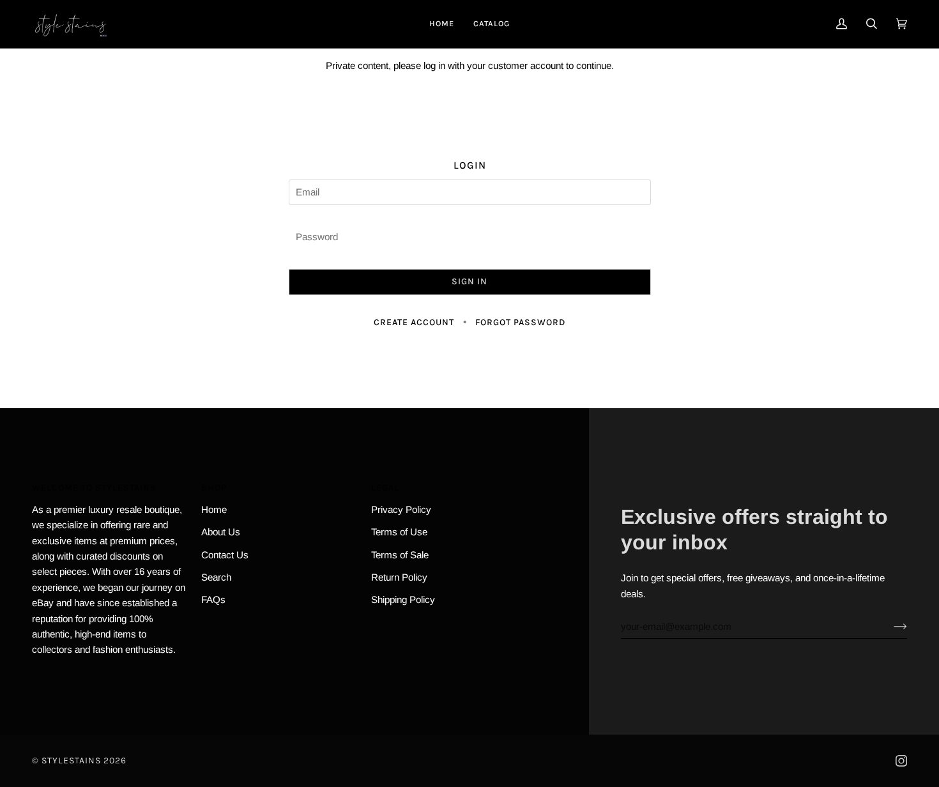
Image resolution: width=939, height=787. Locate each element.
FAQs (213, 599)
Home (214, 509)
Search (216, 577)
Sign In (469, 281)
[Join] (890, 626)
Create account (414, 322)
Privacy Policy (401, 509)
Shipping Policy (403, 599)
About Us (220, 531)
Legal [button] (385, 487)
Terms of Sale (400, 554)
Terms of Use (399, 531)
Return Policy (399, 577)
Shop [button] (214, 487)
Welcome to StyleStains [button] (94, 487)
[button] (491, 24)
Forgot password (520, 322)
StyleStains (71, 760)
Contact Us (224, 554)
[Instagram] (901, 761)
